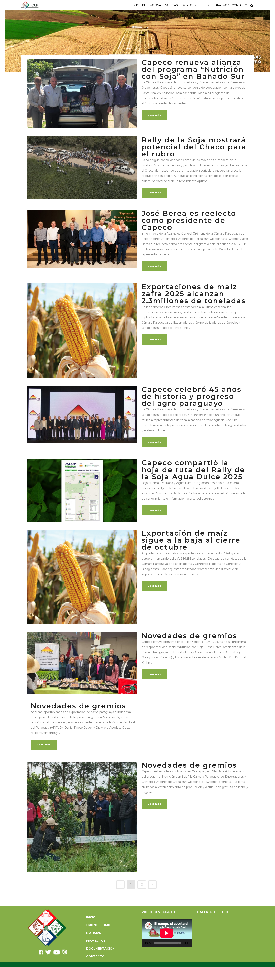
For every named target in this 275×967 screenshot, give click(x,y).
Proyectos (96, 940)
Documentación (100, 948)
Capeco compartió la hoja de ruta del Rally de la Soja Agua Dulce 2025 (193, 469)
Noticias (93, 933)
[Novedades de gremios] (82, 663)
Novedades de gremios (189, 635)
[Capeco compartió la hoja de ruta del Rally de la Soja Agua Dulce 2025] (82, 490)
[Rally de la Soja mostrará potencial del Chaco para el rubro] (82, 167)
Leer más (154, 115)
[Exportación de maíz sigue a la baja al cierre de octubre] (82, 577)
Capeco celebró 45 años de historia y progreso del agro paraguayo (191, 396)
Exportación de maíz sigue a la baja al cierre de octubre (191, 540)
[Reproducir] (146, 943)
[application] (167, 933)
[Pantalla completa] (191, 943)
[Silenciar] (186, 943)
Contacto (95, 956)
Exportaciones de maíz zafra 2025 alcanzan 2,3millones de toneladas (194, 293)
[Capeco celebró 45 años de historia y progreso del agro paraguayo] (82, 414)
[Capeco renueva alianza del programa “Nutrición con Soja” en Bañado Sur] (82, 93)
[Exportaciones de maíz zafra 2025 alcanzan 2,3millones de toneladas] (82, 330)
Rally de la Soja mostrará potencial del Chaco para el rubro (194, 147)
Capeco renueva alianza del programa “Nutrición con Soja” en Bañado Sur (193, 69)
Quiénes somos (99, 925)
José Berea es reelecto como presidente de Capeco (189, 220)
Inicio (91, 917)
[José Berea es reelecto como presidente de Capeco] (82, 239)
